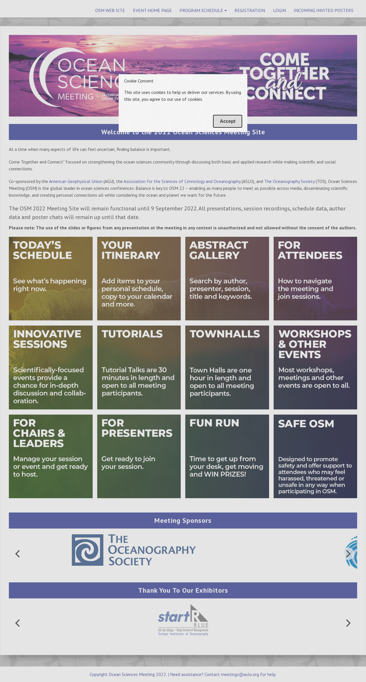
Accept (227, 121)
